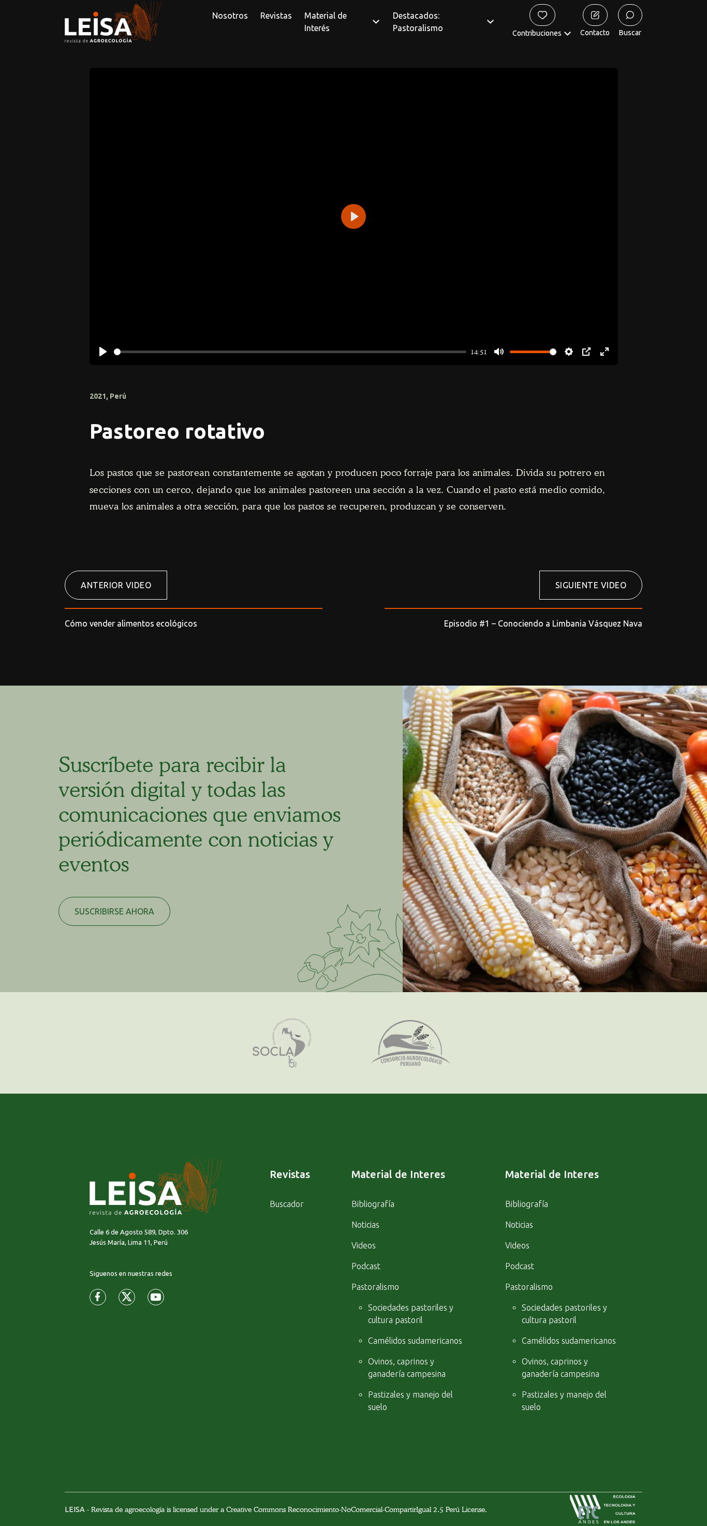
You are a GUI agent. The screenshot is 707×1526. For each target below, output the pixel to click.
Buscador (287, 1204)
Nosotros (230, 15)
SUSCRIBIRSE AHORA (114, 911)
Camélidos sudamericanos (415, 1340)
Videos (363, 1245)
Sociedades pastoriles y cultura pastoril (410, 1314)
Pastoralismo (375, 1286)
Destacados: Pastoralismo (418, 22)
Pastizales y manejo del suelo (410, 1401)
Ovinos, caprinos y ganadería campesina (407, 1367)
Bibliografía (372, 1204)
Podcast (365, 1266)
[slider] (290, 352)
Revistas (276, 15)
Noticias (365, 1224)
